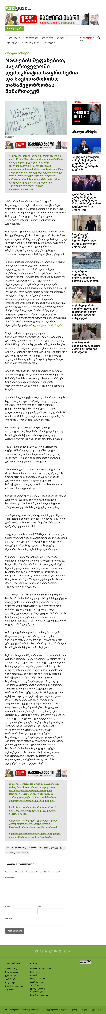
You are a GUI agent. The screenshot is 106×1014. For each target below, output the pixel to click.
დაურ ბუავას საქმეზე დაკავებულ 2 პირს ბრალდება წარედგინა (86, 347)
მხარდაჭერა (14, 28)
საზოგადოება (30, 38)
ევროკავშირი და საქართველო (38, 990)
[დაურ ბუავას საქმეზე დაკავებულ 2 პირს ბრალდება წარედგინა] (86, 332)
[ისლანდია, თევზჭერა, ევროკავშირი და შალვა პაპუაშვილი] (86, 260)
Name (7, 907)
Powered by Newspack (30, 1010)
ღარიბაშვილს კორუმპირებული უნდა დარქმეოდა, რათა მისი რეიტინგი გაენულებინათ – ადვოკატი (86, 201)
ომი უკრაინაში (37, 978)
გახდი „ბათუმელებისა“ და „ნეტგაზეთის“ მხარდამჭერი (33, 823)
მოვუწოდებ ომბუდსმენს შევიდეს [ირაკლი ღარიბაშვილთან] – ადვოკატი (85, 240)
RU (81, 40)
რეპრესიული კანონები (36, 983)
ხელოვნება (12, 42)
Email (39, 907)
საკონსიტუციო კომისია (17, 852)
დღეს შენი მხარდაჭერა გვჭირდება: (30, 820)
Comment (9, 878)
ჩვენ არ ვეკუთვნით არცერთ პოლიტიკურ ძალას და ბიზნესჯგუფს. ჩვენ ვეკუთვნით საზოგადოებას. (32, 810)
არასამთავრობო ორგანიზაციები (21, 848)
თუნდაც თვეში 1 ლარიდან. (42, 827)
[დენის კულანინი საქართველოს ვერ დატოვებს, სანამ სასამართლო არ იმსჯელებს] (86, 294)
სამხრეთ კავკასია (31, 42)
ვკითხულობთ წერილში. (48, 325)
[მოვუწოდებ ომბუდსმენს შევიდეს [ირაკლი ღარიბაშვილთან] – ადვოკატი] (86, 223)
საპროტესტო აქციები (36, 973)
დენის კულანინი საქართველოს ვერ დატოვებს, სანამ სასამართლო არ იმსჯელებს (85, 312)
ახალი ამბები (12, 38)
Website (8, 918)
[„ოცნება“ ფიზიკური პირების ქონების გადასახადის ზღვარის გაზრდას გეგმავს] (86, 146)
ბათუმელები (87, 37)
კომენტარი (63, 38)
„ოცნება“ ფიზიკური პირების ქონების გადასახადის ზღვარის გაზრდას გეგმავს (86, 163)
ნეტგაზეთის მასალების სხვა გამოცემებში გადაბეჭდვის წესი (73, 1010)
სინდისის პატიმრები (40, 968)
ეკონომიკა (47, 38)
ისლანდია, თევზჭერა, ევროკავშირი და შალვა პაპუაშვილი (85, 275)
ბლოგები (50, 42)
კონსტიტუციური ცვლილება (51, 848)
